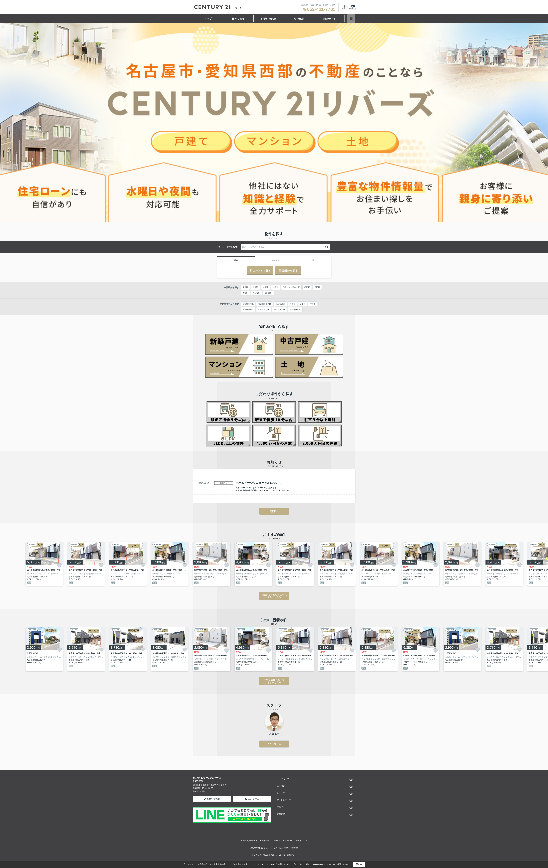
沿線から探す (290, 270)
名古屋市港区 (248, 304)
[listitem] (211, 564)
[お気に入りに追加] (59, 565)
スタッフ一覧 (274, 744)
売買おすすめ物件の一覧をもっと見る (274, 596)
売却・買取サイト (250, 840)
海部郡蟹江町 (295, 309)
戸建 (236, 260)
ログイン (345, 9)
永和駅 (275, 287)
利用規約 (265, 840)
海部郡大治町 (279, 309)
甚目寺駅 (256, 293)
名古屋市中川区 (264, 304)
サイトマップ (301, 840)
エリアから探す (262, 270)
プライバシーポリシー (282, 840)
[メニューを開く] (351, 18)
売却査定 (281, 814)
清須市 (302, 304)
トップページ (283, 779)
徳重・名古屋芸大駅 (291, 287)
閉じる (359, 864)
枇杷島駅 (268, 293)
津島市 (312, 304)
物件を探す (238, 18)
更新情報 (274, 511)
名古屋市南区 (263, 309)
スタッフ (281, 793)
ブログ (280, 807)
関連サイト (329, 18)
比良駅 (265, 287)
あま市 (292, 304)
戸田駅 (317, 287)
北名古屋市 (280, 304)
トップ (208, 18)
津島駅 (255, 287)
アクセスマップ (284, 800)
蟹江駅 (307, 287)
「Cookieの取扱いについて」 (321, 864)
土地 (312, 260)
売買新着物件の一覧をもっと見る (274, 681)
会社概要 (299, 18)
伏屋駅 (245, 287)
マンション (274, 260)
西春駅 (245, 293)
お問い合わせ (268, 18)
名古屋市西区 (248, 309)
